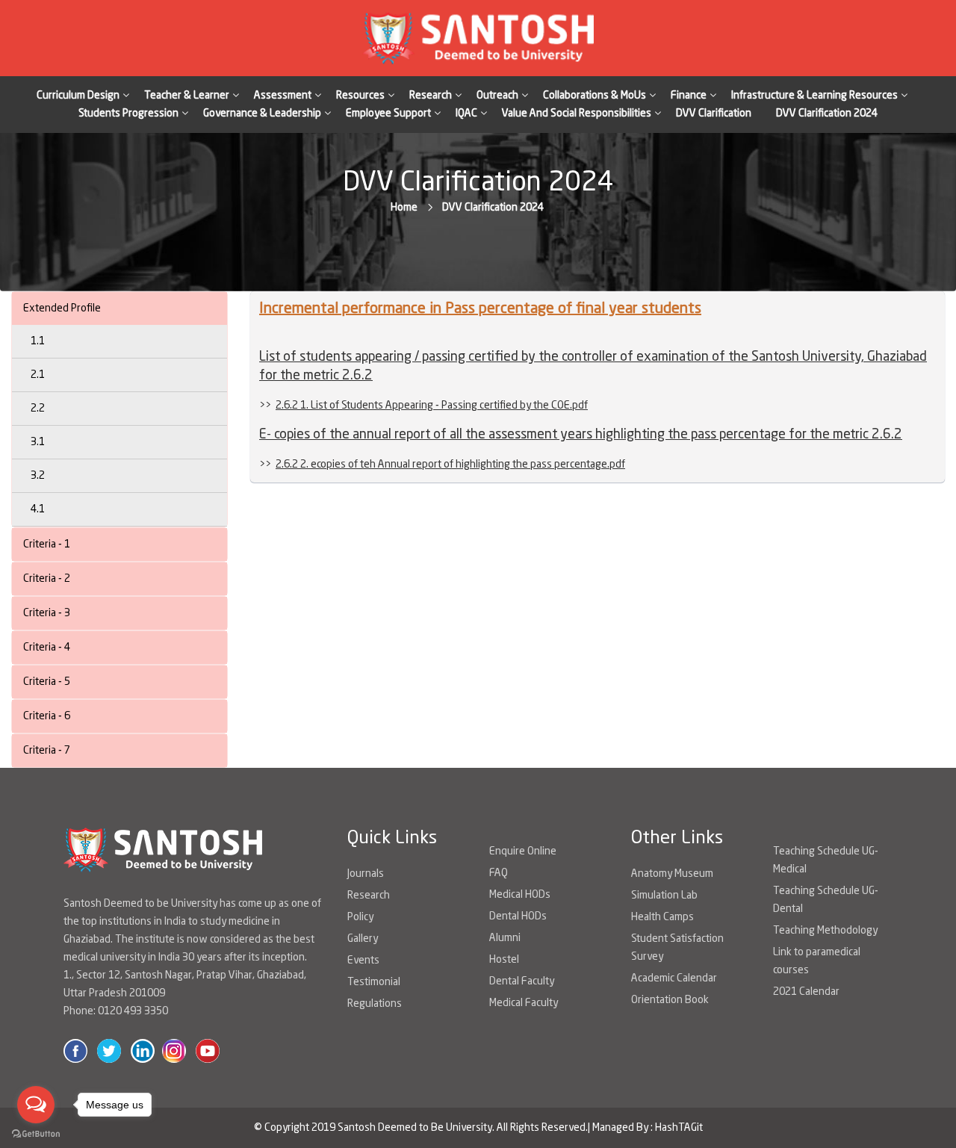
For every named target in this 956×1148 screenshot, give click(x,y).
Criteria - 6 (46, 716)
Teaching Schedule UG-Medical (825, 860)
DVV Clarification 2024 (827, 113)
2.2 (38, 408)
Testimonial (373, 982)
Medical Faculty (523, 1003)
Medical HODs (519, 895)
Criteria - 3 (46, 613)
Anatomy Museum (672, 874)
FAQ (498, 873)
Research (368, 895)
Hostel (504, 960)
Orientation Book (670, 1000)
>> (423, 405)
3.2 (38, 476)
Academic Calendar (674, 978)
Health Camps (662, 917)
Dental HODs (518, 916)
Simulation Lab (664, 895)
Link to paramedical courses (816, 961)
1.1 (38, 341)
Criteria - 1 (46, 544)
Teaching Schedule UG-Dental (825, 900)
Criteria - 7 (46, 750)
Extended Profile (62, 308)
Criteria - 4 (46, 647)
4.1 (38, 509)
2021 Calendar (806, 992)
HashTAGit (679, 1128)
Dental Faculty (521, 981)
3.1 (38, 442)
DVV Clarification (713, 113)
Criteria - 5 (46, 682)
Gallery (362, 939)
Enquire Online (522, 851)
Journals (365, 874)
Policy (360, 917)
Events (363, 960)
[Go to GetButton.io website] (36, 1133)
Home (404, 207)
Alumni (505, 938)
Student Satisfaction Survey (677, 948)
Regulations (374, 1004)
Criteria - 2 (46, 579)
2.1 (38, 375)
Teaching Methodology (825, 930)
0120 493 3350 (133, 1011)
